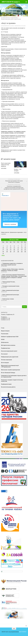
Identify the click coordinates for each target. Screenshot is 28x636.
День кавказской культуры (10, 294)
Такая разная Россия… (9, 281)
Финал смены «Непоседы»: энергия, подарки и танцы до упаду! (12, 269)
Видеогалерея (5, 330)
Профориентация (6, 384)
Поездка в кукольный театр (10, 286)
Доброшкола (4, 342)
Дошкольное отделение (9, 17)
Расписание (4, 333)
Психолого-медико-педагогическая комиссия (12, 380)
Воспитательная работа (8, 387)
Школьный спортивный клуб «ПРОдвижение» (10, 366)
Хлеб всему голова (8, 299)
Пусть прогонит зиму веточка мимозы (6, 164)
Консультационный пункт (9, 351)
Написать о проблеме (10, 224)
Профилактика (5, 348)
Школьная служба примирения (10, 369)
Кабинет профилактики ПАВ (9, 336)
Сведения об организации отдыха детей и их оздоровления (13, 376)
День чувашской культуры (10, 290)
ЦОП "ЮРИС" (22, 631)
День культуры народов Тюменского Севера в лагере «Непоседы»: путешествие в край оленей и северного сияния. (14, 276)
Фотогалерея (5, 362)
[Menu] (26, 2)
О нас (2, 328)
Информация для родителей (11, 19)
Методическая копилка (8, 345)
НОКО (3, 339)
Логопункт (4, 354)
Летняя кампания (6, 359)
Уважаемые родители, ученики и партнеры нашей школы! (12, 264)
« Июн (3, 255)
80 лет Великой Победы (8, 372)
